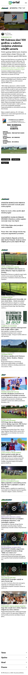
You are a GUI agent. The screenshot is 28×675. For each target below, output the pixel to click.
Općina (4, 657)
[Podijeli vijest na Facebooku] (25, 14)
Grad (3, 662)
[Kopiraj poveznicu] (25, 17)
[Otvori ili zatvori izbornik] (26, 3)
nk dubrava (16, 159)
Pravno (4, 667)
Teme (3, 652)
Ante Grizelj (5, 159)
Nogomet (5, 162)
